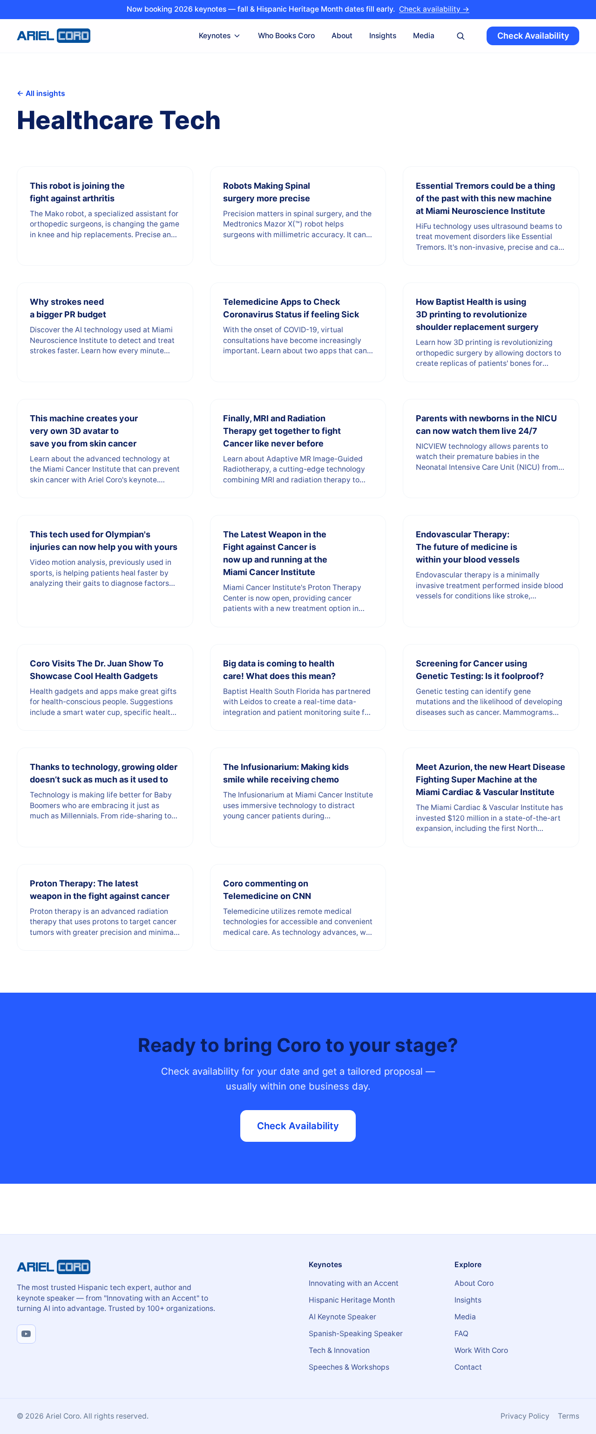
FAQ (461, 1333)
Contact (468, 1367)
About (342, 35)
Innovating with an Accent (354, 1283)
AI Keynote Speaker (342, 1316)
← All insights (41, 93)
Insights (382, 35)
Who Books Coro (286, 35)
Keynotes (214, 35)
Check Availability (533, 36)
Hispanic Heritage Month (352, 1300)
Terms (568, 1416)
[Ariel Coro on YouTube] (26, 1334)
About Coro (474, 1283)
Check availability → (434, 9)
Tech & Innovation (339, 1350)
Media (423, 35)
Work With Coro (481, 1350)
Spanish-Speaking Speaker (356, 1333)
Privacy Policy (525, 1416)
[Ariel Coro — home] (53, 35)
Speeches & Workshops (349, 1367)
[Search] (460, 35)
